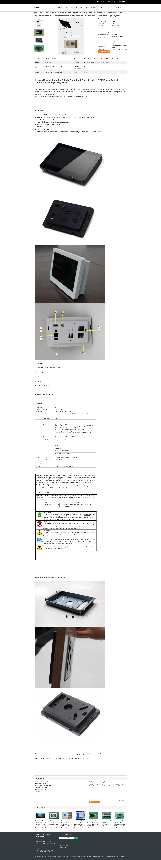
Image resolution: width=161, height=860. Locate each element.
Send (75, 837)
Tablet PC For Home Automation (44, 835)
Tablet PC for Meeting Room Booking (54, 12)
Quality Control (105, 7)
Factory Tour (90, 7)
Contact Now (105, 51)
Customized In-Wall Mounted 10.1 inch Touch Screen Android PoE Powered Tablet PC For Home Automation (66, 825)
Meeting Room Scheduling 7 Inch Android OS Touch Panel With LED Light (46, 851)
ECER (80, 858)
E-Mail (61, 845)
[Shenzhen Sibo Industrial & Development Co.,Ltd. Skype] (36, 791)
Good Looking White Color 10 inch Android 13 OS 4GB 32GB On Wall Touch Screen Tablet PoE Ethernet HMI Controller (92, 825)
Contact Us (118, 7)
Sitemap (66, 845)
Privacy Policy (38, 856)
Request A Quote (112, 1)
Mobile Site (63, 847)
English (123, 1)
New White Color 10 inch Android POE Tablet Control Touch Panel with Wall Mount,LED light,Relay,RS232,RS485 (107, 825)
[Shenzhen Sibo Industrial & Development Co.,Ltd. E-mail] (39, 791)
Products (69, 7)
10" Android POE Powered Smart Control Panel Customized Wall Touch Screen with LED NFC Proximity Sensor (40, 824)
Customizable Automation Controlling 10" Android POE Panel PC (45, 844)
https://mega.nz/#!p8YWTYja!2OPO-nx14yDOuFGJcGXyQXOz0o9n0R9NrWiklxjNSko (61, 758)
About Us (79, 7)
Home (60, 7)
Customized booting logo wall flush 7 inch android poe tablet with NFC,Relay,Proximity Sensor (119, 824)
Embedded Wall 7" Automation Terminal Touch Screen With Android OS (46, 840)
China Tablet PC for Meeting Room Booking (54, 856)
